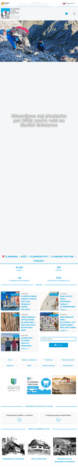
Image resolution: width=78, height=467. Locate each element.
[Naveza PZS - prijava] (6, 3)
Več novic (59, 345)
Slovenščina (70, 3)
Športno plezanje (49, 365)
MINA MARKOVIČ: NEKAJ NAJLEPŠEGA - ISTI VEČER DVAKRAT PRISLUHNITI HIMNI (68, 322)
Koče (24, 256)
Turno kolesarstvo (68, 360)
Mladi (29, 365)
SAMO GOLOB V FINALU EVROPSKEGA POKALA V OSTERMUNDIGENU (67, 301)
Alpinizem (10, 365)
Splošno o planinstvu (29, 360)
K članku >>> (64, 309)
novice (39, 285)
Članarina (11, 256)
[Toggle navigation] (74, 14)
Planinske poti (39, 256)
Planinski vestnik (62, 256)
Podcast (39, 261)
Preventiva (48, 360)
